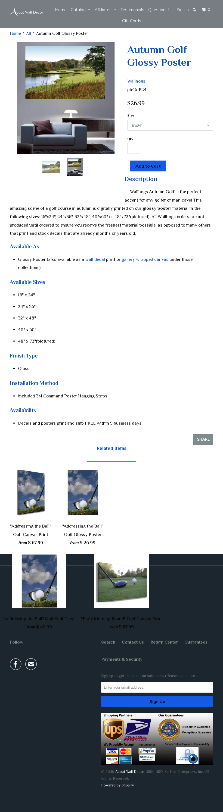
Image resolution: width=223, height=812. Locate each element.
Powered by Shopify (117, 785)
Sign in (182, 9)
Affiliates (104, 9)
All (28, 33)
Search (108, 642)
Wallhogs (136, 81)
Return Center (164, 642)
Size (130, 115)
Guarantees (195, 642)
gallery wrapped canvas (145, 259)
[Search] (195, 9)
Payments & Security (121, 659)
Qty (130, 139)
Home (61, 9)
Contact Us (133, 642)
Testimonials (132, 9)
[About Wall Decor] (27, 12)
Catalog (79, 9)
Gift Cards (131, 20)
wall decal (95, 259)
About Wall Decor (129, 771)
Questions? (158, 9)
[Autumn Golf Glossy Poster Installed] (66, 98)
